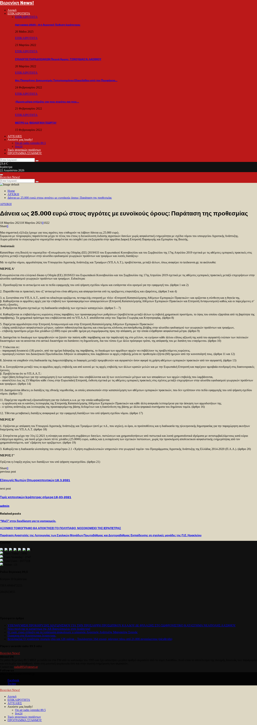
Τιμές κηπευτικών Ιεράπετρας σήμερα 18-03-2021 (35, 497)
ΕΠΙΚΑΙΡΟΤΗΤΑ (19, 13)
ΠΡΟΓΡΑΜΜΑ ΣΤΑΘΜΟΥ (25, 153)
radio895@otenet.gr (26, 666)
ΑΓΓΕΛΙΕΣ (15, 136)
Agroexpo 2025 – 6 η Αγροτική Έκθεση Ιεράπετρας (47, 24)
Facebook (13, 680)
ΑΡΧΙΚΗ (6, 204)
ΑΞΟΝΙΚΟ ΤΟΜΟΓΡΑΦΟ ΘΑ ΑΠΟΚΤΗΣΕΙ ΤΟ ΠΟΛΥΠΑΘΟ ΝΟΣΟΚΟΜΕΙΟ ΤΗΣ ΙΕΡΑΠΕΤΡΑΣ (60, 528)
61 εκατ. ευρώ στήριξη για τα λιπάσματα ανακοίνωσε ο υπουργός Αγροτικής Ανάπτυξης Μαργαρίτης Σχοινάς (73, 632)
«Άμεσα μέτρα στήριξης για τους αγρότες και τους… (47, 101)
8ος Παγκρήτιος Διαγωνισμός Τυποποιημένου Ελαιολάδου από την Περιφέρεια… (66, 80)
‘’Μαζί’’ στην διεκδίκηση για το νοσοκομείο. (28, 521)
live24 (18, 146)
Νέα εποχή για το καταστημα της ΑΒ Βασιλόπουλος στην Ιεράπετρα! (49, 628)
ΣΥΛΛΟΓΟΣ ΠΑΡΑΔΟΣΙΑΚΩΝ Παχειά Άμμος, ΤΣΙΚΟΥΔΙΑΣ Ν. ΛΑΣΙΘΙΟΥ (58, 59)
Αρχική (12, 10)
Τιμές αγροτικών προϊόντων (24, 149)
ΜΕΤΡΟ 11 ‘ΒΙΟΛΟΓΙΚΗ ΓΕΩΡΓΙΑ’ (36, 122)
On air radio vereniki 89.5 (30, 143)
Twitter (12, 683)
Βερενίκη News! (17, 2)
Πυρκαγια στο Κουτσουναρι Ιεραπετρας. (32, 635)
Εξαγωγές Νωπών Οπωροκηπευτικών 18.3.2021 (35, 480)
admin (4, 506)
